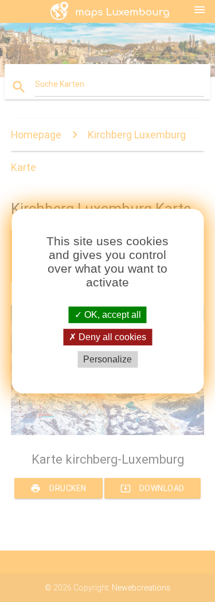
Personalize (107, 359)
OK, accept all (111, 315)
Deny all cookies (111, 337)
